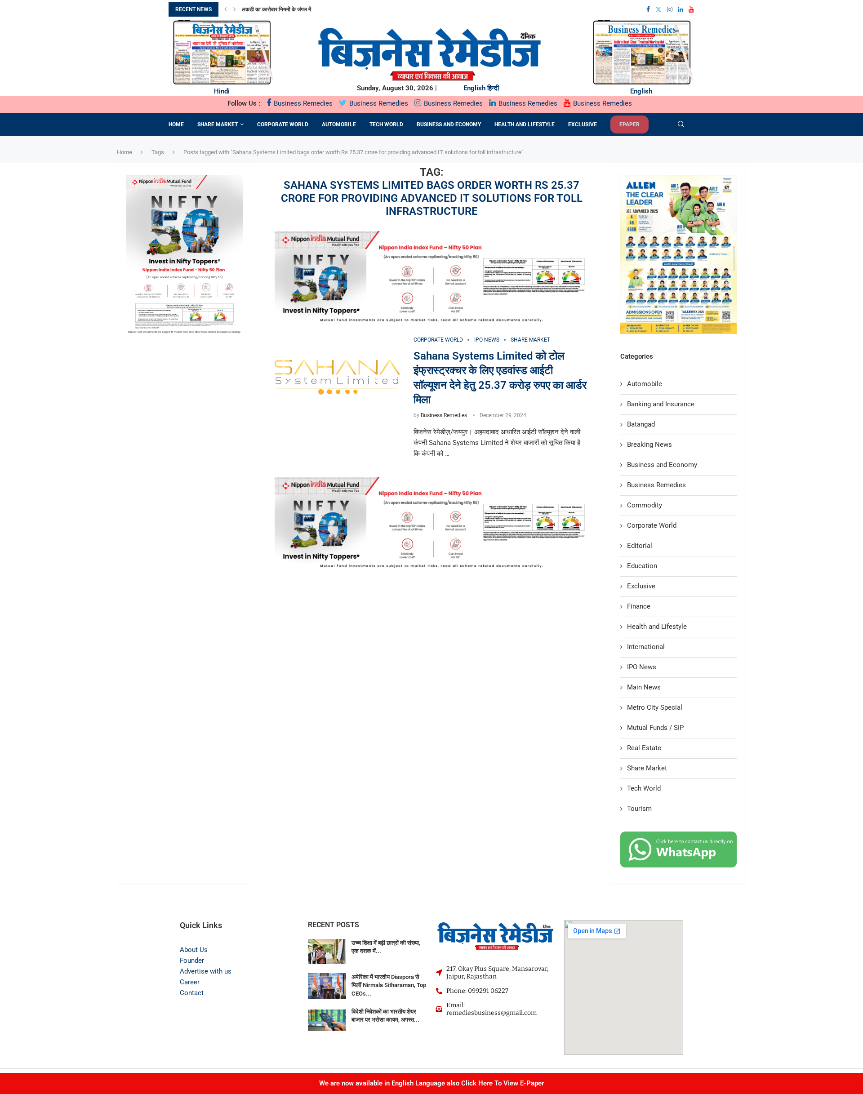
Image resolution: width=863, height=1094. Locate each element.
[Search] (680, 124)
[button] (225, 9)
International (646, 647)
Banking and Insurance (660, 404)
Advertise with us (205, 971)
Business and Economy (449, 124)
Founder (192, 960)
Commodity (644, 505)
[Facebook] (648, 9)
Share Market (217, 124)
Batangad (641, 424)
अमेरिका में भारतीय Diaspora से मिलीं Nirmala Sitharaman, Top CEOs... (388, 985)
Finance (638, 606)
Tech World (386, 124)
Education (642, 566)
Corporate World (282, 124)
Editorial (639, 546)
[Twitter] (658, 9)
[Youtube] (691, 9)
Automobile (339, 124)
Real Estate (644, 748)
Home (176, 124)
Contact (192, 993)
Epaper (629, 124)
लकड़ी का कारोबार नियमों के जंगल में (276, 9)
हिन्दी (493, 88)
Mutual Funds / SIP (655, 728)
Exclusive (582, 124)
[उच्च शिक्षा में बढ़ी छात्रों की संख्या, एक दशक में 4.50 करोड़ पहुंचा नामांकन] (327, 952)
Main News (644, 687)
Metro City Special (654, 707)
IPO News (641, 667)
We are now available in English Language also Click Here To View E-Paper (431, 1083)
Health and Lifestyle (524, 124)
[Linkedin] (680, 9)
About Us (194, 950)
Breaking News (649, 444)
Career (190, 982)
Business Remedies (302, 103)
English (474, 88)
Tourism (639, 809)
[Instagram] (670, 9)
